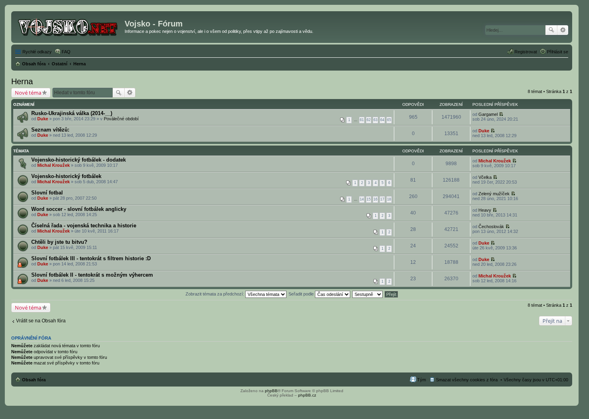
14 (362, 199)
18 (389, 199)
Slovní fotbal (47, 193)
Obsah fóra (34, 379)
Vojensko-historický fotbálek (66, 176)
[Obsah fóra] (69, 26)
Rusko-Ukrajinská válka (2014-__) (71, 113)
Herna (22, 81)
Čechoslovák (491, 226)
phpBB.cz (307, 395)
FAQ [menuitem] (66, 51)
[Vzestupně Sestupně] (367, 293)
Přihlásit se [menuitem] (557, 51)
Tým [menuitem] (421, 379)
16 (375, 199)
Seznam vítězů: (50, 130)
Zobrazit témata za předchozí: (215, 293)
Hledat (551, 30)
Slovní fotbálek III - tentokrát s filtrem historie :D (91, 258)
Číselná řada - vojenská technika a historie (83, 226)
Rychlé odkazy (37, 51)
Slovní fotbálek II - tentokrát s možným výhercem (92, 275)
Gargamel (488, 114)
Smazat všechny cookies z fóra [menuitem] (467, 379)
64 (382, 120)
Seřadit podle (301, 293)
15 (369, 199)
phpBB (271, 391)
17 (382, 199)
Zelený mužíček (494, 193)
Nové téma (28, 92)
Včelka (485, 177)
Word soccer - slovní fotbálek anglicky (78, 209)
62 (369, 120)
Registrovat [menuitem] (525, 51)
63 (375, 120)
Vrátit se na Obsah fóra (41, 321)
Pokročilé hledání (562, 30)
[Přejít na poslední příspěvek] (501, 114)
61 (362, 120)
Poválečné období (121, 118)
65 (389, 120)
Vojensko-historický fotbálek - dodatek (78, 160)
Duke (42, 118)
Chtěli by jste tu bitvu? (59, 242)
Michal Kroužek (53, 165)
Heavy (484, 210)
